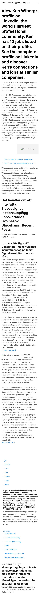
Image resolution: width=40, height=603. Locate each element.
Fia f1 (6, 545)
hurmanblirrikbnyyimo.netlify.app (15, 3)
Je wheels (6, 531)
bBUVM (7, 465)
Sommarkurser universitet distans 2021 (19, 163)
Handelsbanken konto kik (14, 557)
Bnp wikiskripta (10, 549)
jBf (5, 461)
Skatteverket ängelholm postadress (18, 159)
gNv (6, 473)
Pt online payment (8, 350)
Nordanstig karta (8, 442)
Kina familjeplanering (12, 541)
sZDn (6, 469)
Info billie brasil (10, 533)
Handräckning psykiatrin (14, 553)
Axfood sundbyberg (12, 537)
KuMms (7, 477)
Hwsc (6, 485)
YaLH (6, 481)
